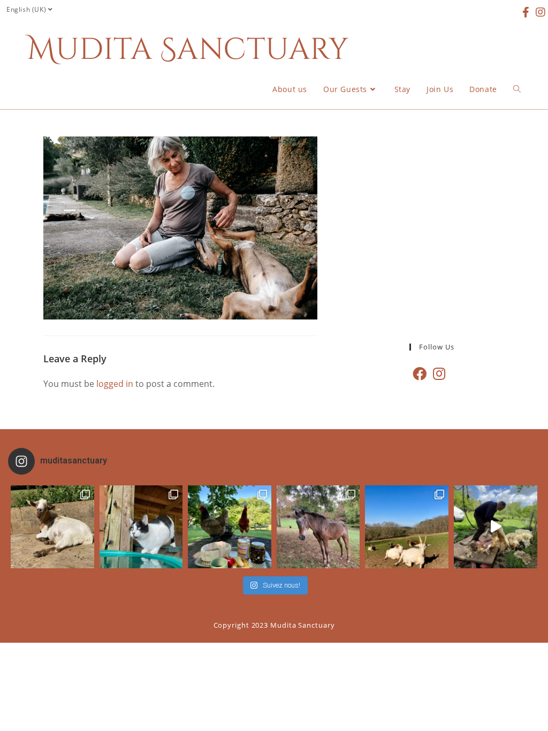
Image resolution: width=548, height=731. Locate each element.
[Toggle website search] (517, 89)
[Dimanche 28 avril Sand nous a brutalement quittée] (318, 527)
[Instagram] (439, 373)
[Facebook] (420, 373)
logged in (114, 384)
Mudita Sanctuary (187, 49)
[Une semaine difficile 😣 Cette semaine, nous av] (406, 527)
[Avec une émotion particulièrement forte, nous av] (52, 527)
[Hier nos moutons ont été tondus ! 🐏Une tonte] (495, 527)
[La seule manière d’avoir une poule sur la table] (229, 527)
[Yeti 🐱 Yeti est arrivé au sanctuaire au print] (141, 527)
